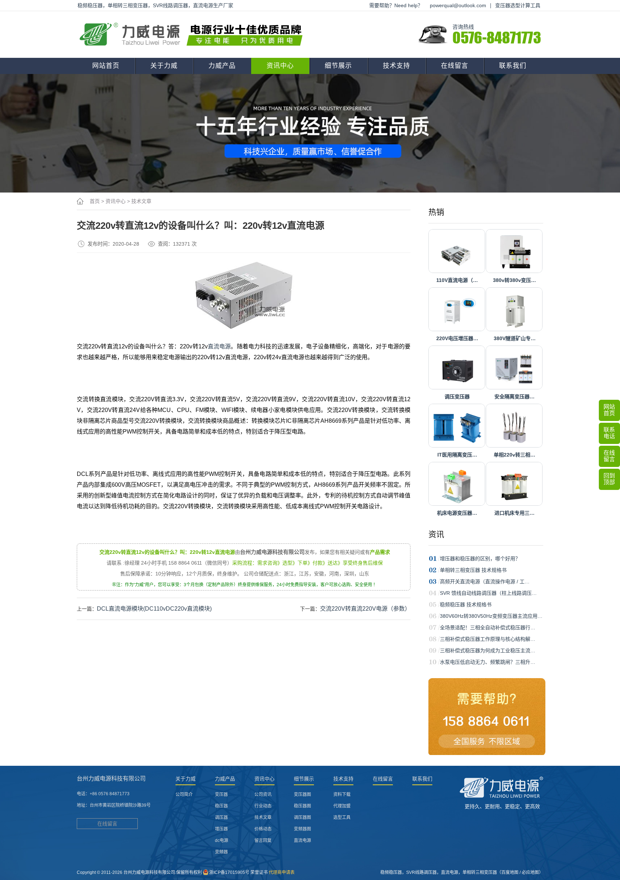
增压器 (221, 829)
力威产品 (222, 65)
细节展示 (338, 65)
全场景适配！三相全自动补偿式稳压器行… (487, 627)
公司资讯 (263, 794)
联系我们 (512, 65)
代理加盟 (342, 806)
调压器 (221, 817)
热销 (436, 212)
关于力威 (164, 65)
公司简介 (184, 794)
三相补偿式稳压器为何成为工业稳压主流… (487, 650)
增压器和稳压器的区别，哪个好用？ (480, 558)
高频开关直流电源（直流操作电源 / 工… (485, 581)
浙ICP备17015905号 (229, 872)
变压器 (221, 794)
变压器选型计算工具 (517, 5)
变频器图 (302, 829)
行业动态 (263, 806)
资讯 (436, 534)
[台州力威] (193, 34)
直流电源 (219, 346)
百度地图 (509, 872)
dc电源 (221, 840)
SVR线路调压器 (421, 872)
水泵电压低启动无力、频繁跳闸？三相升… (487, 662)
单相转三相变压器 (479, 872)
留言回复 (263, 840)
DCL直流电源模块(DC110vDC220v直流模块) (154, 609)
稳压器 (221, 806)
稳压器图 (302, 806)
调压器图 (302, 817)
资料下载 (342, 794)
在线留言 (454, 65)
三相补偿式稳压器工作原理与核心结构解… (487, 639)
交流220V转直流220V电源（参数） (365, 609)
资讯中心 (280, 65)
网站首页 (105, 65)
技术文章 (141, 201)
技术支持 (396, 65)
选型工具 (342, 817)
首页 (95, 201)
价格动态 (263, 829)
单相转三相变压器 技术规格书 (473, 570)
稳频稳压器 (391, 872)
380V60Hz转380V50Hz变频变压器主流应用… (491, 616)
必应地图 (530, 872)
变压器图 (302, 794)
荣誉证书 (259, 872)
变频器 (221, 851)
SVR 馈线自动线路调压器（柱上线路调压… (488, 593)
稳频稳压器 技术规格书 (466, 604)
